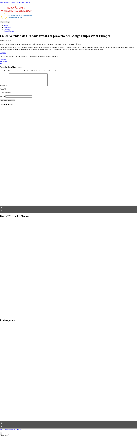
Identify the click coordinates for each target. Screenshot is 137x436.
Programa (3, 53)
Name (2, 89)
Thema (6, 25)
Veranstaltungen (9, 31)
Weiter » (2, 63)
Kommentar (4, 85)
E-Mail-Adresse (5, 93)
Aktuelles (7, 29)
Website (2, 96)
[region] (68, 160)
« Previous (3, 61)
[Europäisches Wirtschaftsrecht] (16, 20)
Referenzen (7, 27)
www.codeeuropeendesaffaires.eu (10, 429)
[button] (68, 207)
